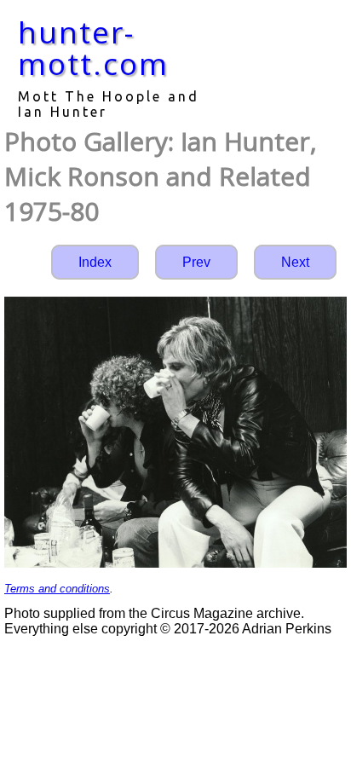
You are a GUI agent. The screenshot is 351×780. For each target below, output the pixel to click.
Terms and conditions (57, 588)
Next (295, 262)
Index (95, 262)
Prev (196, 262)
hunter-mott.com (93, 48)
